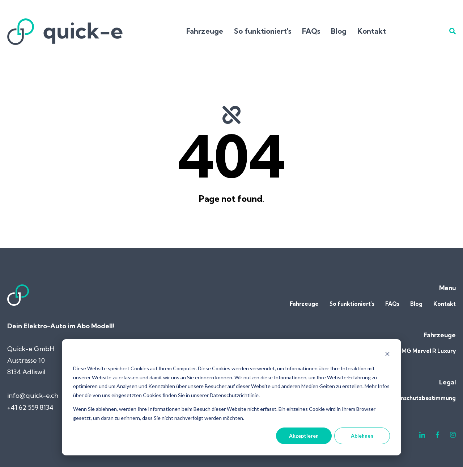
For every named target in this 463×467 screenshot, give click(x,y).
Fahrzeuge (204, 31)
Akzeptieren (304, 436)
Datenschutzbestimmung (421, 398)
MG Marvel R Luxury (429, 350)
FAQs (311, 31)
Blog (339, 31)
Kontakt (371, 31)
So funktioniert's (262, 31)
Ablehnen (362, 436)
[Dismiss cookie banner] (387, 354)
